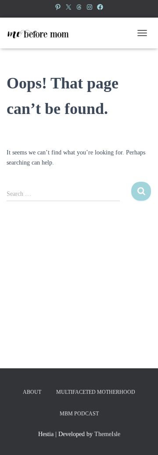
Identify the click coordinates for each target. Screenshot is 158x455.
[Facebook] (100, 7)
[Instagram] (89, 7)
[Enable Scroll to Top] (140, 437)
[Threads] (79, 7)
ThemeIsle (107, 434)
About (32, 392)
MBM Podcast (79, 414)
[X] (68, 7)
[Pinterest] (57, 7)
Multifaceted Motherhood (95, 392)
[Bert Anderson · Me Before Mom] (41, 33)
